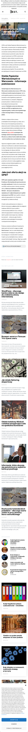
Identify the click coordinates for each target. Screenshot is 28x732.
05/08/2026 (13, 559)
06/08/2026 (13, 550)
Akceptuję (14, 720)
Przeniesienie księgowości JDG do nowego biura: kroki (18, 571)
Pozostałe (7, 648)
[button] (25, 685)
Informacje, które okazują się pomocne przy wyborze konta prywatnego (14, 467)
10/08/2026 (13, 544)
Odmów (14, 724)
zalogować (8, 259)
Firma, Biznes (6, 24)
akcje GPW (11, 132)
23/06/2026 (13, 565)
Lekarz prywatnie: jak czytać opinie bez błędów (17, 563)
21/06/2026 (13, 574)
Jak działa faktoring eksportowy (10, 381)
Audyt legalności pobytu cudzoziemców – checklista (17, 541)
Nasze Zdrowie (8, 682)
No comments (13, 38)
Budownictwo (8, 617)
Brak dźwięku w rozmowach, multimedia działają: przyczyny (17, 556)
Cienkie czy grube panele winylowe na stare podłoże (18, 548)
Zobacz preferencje (13, 728)
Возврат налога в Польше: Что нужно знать (14, 337)
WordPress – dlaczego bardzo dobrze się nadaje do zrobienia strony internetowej (13, 294)
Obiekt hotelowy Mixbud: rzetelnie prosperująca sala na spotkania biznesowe (14, 424)
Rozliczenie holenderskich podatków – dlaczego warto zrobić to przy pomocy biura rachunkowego (14, 512)
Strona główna (5, 18)
